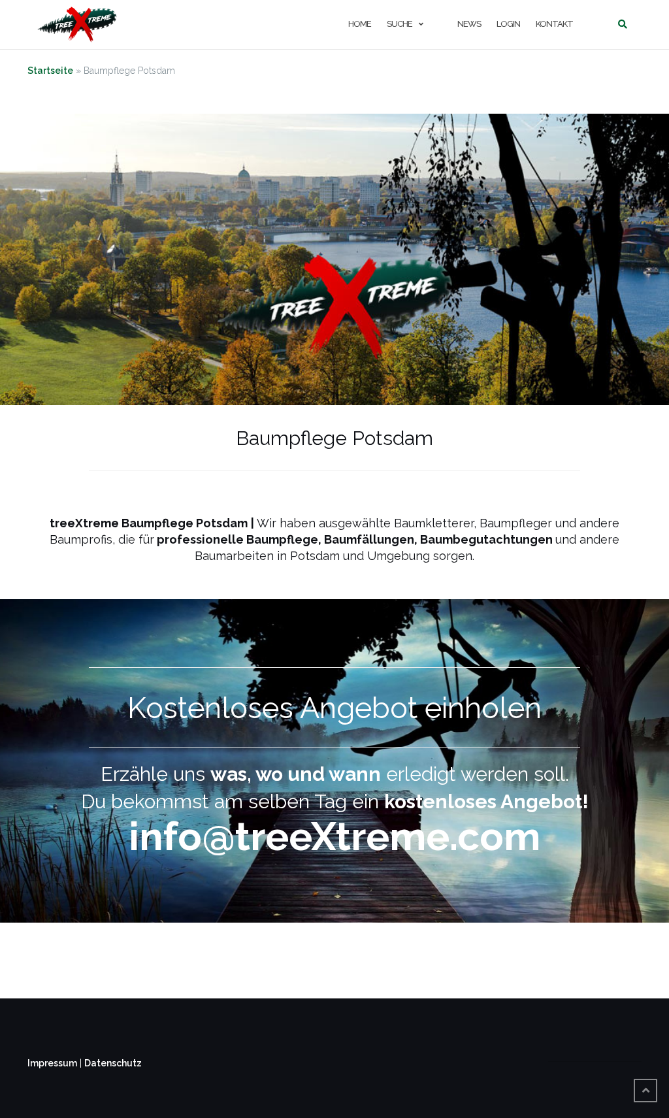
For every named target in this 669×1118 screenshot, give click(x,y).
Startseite (50, 70)
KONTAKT (554, 24)
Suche (399, 24)
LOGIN (508, 24)
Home (359, 24)
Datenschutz (113, 1063)
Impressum (52, 1063)
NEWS (469, 24)
